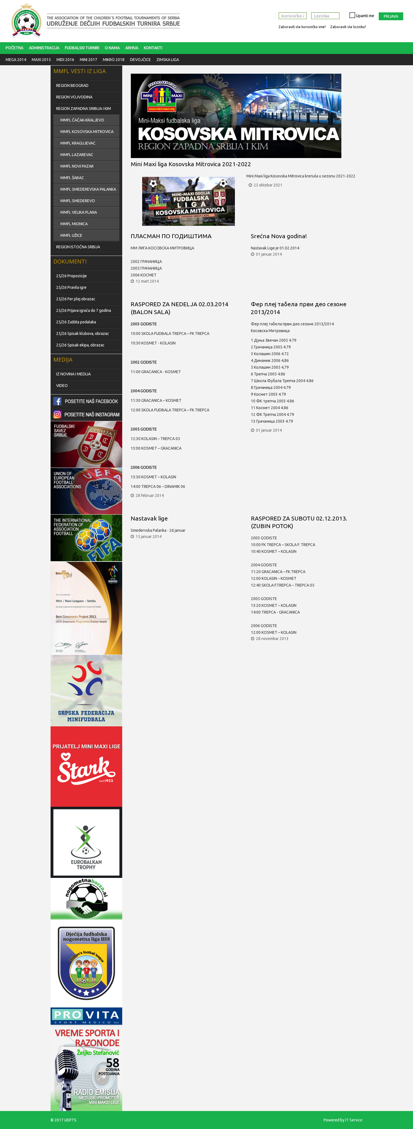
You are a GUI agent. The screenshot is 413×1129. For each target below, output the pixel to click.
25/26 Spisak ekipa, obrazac (80, 345)
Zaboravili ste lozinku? (348, 27)
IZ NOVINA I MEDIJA (73, 374)
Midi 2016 (65, 59)
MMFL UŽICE (71, 235)
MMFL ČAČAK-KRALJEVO (82, 120)
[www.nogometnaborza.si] (86, 899)
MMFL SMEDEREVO (77, 201)
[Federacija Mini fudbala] (86, 690)
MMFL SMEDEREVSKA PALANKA (88, 189)
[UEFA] (86, 491)
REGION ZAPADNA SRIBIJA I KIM (83, 108)
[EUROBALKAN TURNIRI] (86, 842)
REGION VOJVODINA (74, 97)
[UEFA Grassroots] (86, 608)
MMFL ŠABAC (72, 177)
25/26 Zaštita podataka (76, 322)
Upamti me (364, 15)
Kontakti (153, 48)
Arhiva (131, 48)
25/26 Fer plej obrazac (75, 299)
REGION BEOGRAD (72, 85)
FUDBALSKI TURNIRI (82, 48)
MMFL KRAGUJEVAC (78, 143)
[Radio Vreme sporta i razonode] (86, 1068)
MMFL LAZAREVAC (76, 154)
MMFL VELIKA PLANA (78, 212)
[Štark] (86, 766)
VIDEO (62, 385)
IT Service (353, 1120)
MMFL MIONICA (74, 224)
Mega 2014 (16, 59)
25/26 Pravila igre (71, 287)
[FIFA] (86, 444)
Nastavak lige (149, 518)
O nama (112, 48)
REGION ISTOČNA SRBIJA (78, 247)
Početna (14, 48)
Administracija (44, 48)
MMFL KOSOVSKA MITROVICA (87, 131)
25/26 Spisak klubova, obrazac (82, 333)
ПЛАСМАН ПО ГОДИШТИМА (171, 236)
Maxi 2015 (41, 59)
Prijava (391, 16)
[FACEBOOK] (86, 401)
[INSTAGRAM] (86, 414)
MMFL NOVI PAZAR (77, 166)
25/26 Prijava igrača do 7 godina (83, 310)
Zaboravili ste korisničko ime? (302, 27)
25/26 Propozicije (71, 276)
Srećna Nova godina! (279, 236)
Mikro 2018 (113, 59)
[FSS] (86, 538)
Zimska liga (167, 59)
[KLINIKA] (86, 1016)
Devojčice (140, 59)
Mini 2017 (88, 59)
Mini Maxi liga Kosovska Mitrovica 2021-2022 (191, 164)
